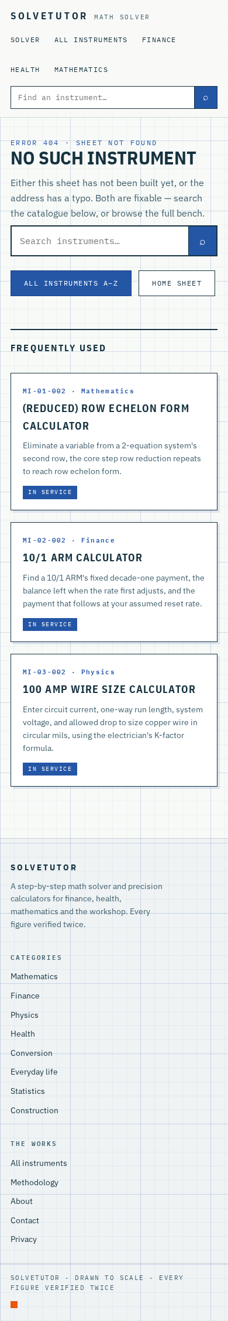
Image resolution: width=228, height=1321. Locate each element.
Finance (159, 39)
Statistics (28, 1091)
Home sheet (177, 282)
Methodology (34, 1182)
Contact (25, 1220)
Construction (34, 1110)
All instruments (91, 39)
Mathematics (81, 69)
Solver (25, 39)
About (22, 1201)
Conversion (32, 1053)
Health (25, 69)
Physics (25, 1015)
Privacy (24, 1239)
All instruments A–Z (71, 282)
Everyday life (34, 1071)
